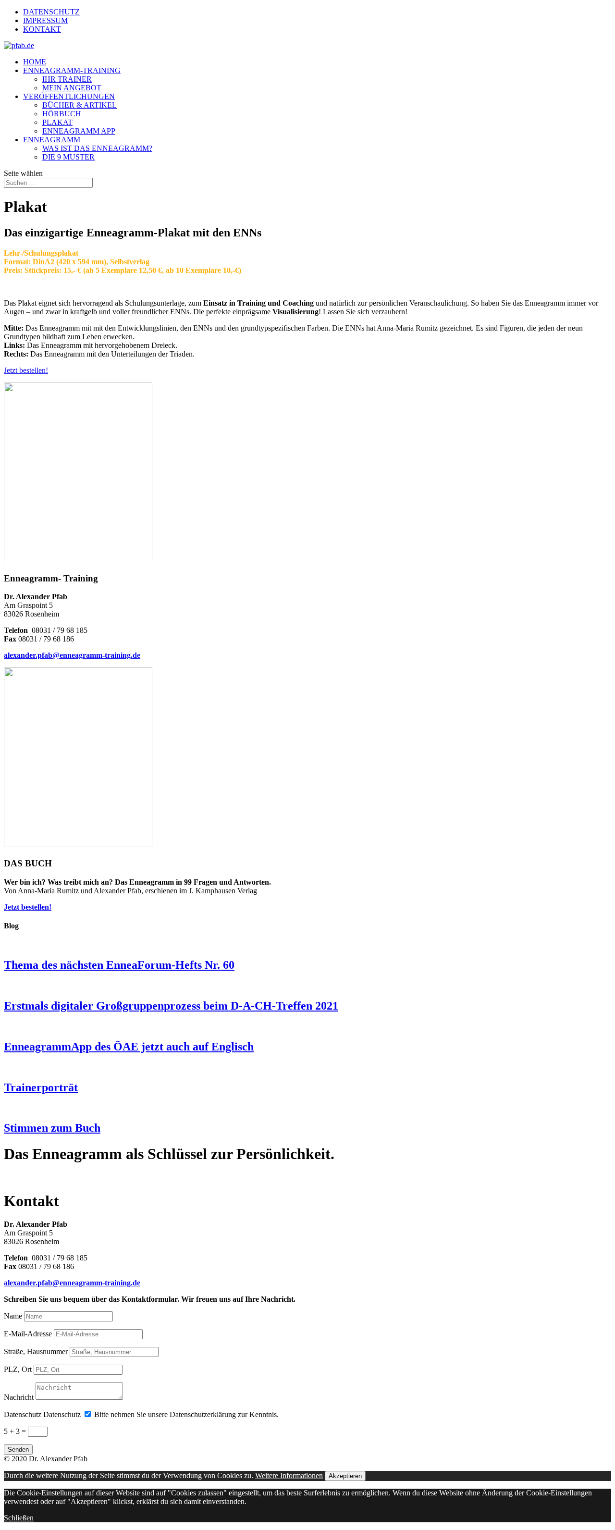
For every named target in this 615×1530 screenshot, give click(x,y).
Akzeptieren (345, 1476)
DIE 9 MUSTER (68, 157)
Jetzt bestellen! (26, 370)
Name (13, 1316)
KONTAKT (42, 29)
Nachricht (19, 1397)
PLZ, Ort (18, 1369)
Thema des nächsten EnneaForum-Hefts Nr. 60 (119, 965)
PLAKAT (57, 122)
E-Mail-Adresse (28, 1334)
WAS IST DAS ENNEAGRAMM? (97, 148)
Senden (18, 1449)
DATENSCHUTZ (51, 12)
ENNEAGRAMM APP (78, 131)
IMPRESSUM (45, 20)
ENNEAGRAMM (51, 140)
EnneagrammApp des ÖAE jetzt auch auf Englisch (129, 1046)
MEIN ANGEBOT (71, 88)
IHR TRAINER (67, 79)
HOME (34, 62)
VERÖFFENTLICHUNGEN (69, 96)
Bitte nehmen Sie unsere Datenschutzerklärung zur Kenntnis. (186, 1414)
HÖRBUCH (61, 114)
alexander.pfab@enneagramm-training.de (72, 655)
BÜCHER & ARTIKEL (79, 105)
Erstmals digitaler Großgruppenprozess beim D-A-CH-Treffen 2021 (171, 1005)
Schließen (19, 1518)
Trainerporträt (41, 1087)
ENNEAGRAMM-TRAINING (72, 70)
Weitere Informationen (289, 1475)
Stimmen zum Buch (52, 1128)
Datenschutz (22, 1414)
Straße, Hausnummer (36, 1351)
